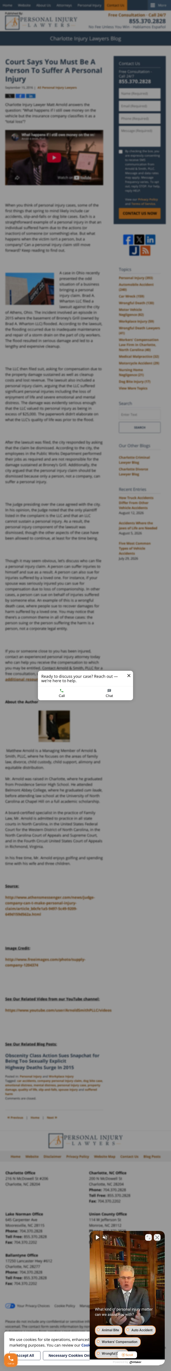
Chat (109, 696)
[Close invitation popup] (128, 675)
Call (62, 696)
